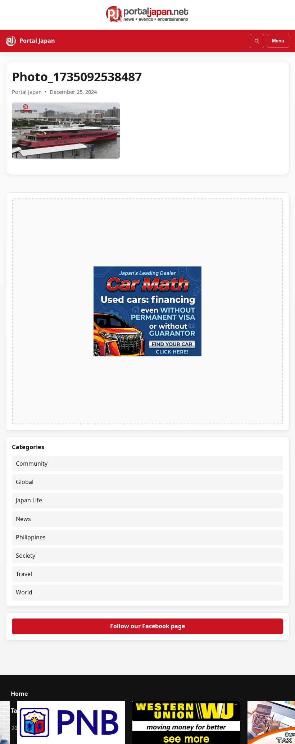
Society (25, 556)
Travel (24, 574)
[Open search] (257, 41)
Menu (278, 41)
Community (31, 463)
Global (24, 482)
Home (19, 694)
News (23, 519)
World (24, 592)
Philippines (31, 537)
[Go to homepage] (147, 14)
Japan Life (29, 500)
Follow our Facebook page (147, 626)
